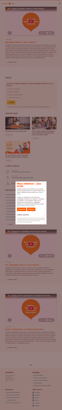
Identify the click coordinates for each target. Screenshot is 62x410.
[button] (31, 215)
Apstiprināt (21, 209)
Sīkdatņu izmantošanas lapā (27, 205)
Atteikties (31, 209)
